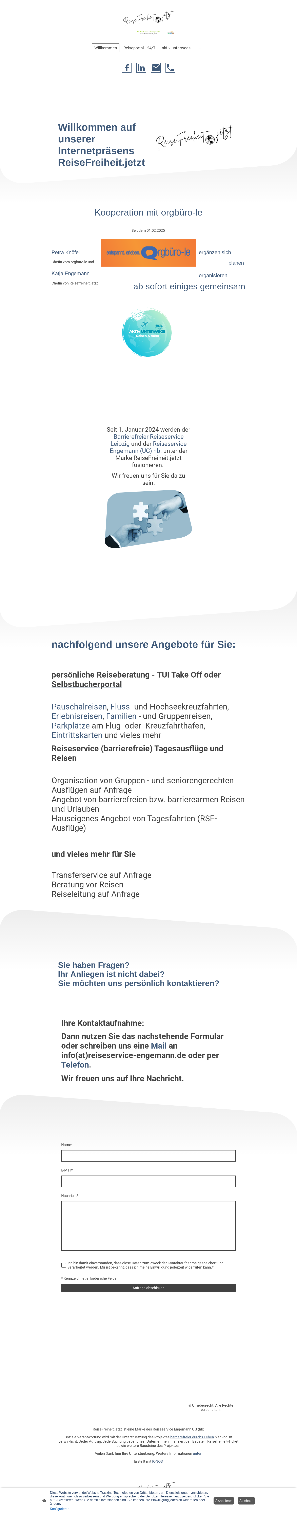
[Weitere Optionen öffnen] (199, 47)
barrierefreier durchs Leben (192, 1437)
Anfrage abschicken (148, 1288)
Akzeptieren (224, 1500)
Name (67, 1145)
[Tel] (170, 68)
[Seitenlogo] (148, 19)
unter (197, 1453)
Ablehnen (246, 1500)
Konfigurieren (59, 1509)
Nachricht (69, 1196)
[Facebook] (127, 68)
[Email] (156, 68)
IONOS (157, 1461)
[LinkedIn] (141, 68)
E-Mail (67, 1170)
